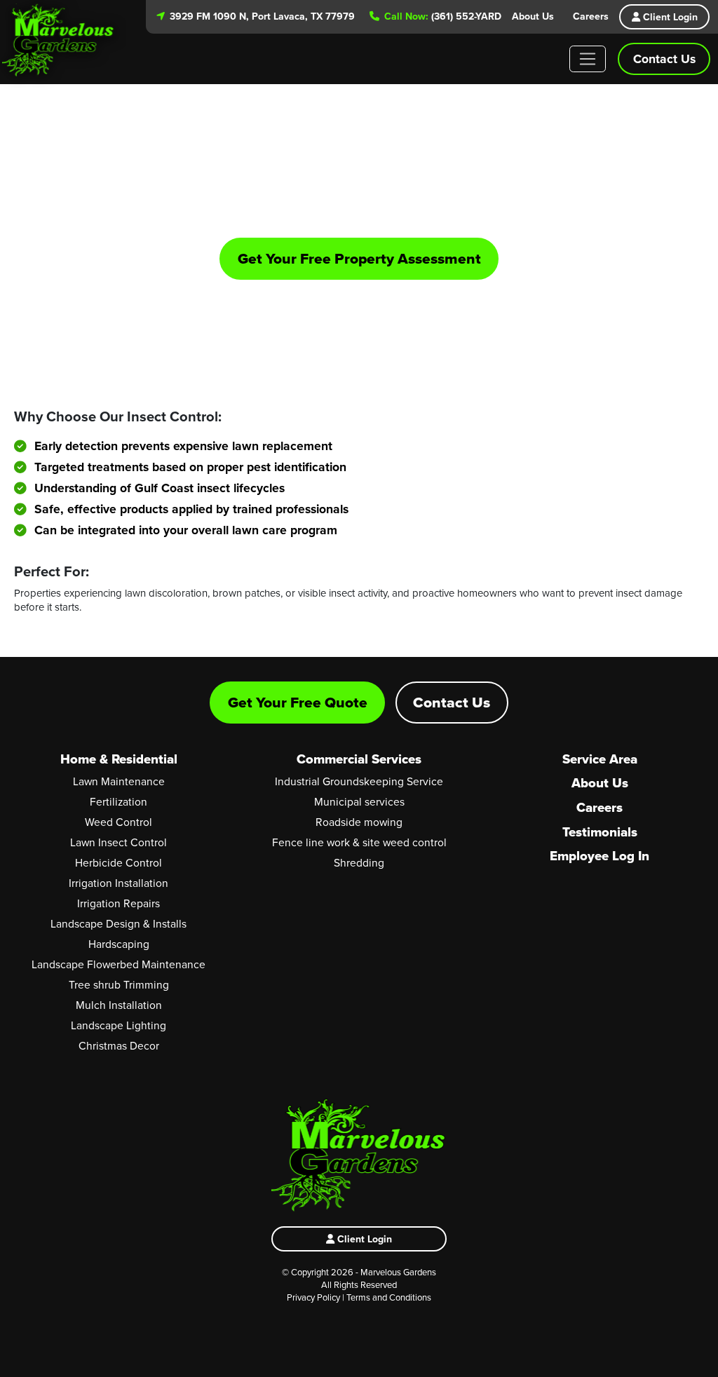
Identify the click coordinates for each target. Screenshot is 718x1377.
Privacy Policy (313, 1297)
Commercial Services (359, 758)
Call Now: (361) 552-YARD (375, 301)
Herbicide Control (118, 862)
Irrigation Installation (118, 882)
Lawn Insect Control (118, 842)
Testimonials (599, 831)
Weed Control (118, 821)
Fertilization (118, 801)
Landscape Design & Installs (118, 923)
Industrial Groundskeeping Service (359, 781)
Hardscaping (118, 943)
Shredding (359, 862)
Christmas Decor (119, 1045)
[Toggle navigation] (588, 59)
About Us (533, 16)
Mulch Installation (119, 1004)
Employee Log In (599, 855)
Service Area (599, 758)
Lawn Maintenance (119, 781)
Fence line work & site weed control (359, 842)
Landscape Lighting (118, 1025)
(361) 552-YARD (441, 16)
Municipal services (359, 801)
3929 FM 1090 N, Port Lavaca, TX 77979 (261, 16)
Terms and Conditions (388, 1297)
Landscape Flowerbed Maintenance (118, 964)
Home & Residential (118, 758)
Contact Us (664, 58)
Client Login (669, 17)
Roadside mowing (359, 821)
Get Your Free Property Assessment (359, 258)
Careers (591, 16)
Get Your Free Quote (297, 702)
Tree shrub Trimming (119, 984)
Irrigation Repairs (118, 903)
